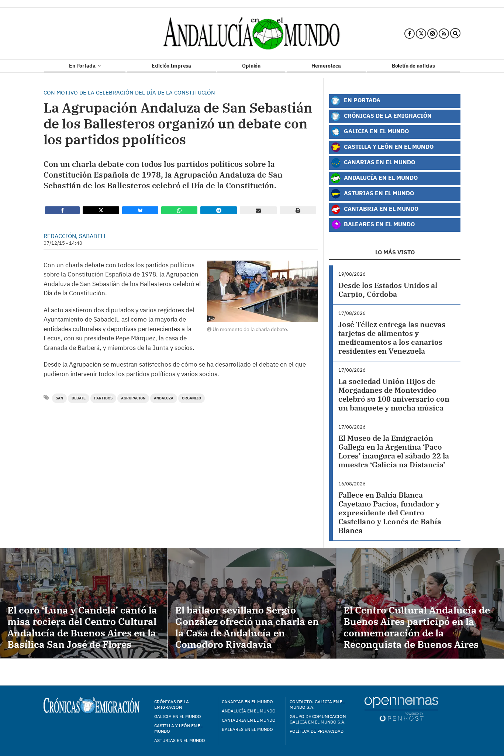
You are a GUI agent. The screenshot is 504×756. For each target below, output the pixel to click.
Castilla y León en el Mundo (388, 146)
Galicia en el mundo (177, 716)
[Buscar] (455, 33)
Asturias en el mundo (179, 740)
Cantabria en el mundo (249, 720)
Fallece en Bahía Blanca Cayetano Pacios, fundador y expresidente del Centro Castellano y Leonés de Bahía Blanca (389, 512)
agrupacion (133, 398)
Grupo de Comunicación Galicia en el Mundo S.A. (318, 719)
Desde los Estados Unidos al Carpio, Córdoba (387, 289)
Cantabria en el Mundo (380, 208)
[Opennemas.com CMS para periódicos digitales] (401, 709)
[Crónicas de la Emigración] (252, 33)
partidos (103, 398)
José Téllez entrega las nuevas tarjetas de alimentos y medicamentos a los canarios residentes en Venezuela (391, 337)
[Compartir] (62, 210)
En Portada (82, 65)
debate (79, 398)
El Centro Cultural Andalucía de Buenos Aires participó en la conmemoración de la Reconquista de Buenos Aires (417, 627)
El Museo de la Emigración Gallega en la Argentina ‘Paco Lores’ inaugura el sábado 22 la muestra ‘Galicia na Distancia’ (393, 451)
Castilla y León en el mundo (178, 728)
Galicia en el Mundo (375, 131)
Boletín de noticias (413, 65)
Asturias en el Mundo (378, 193)
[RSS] (444, 33)
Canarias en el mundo (247, 701)
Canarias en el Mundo (378, 162)
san (59, 398)
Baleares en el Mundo (378, 224)
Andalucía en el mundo (249, 711)
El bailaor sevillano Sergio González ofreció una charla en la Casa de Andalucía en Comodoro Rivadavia (247, 627)
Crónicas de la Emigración (387, 115)
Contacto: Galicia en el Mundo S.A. (317, 704)
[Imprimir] (298, 210)
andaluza (163, 398)
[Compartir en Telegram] (218, 210)
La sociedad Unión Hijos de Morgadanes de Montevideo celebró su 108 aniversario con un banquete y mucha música (393, 394)
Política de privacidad (317, 731)
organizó (191, 398)
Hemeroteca (326, 65)
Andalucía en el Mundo (380, 177)
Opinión (251, 65)
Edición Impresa (171, 65)
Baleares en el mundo (247, 729)
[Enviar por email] (258, 210)
